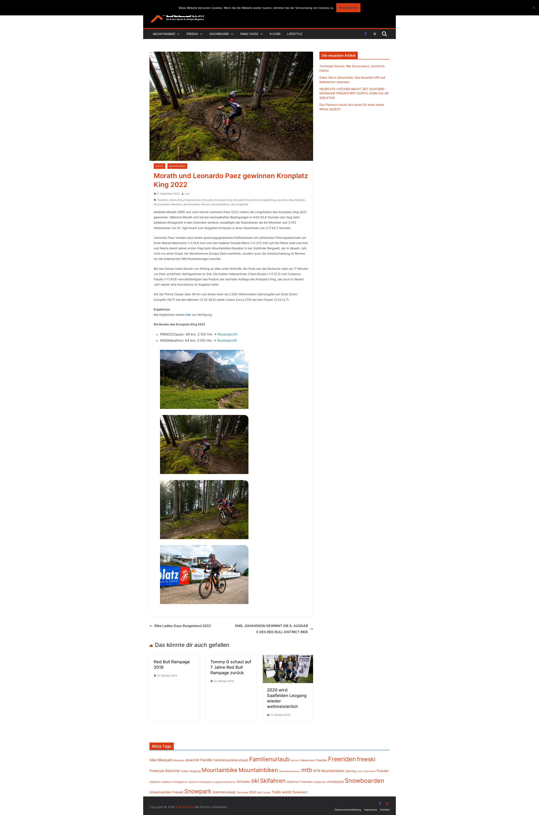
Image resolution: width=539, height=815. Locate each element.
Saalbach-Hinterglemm (174, 781)
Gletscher (172, 771)
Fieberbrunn (307, 760)
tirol (252, 792)
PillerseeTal (369, 771)
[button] (177, 34)
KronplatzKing (267, 199)
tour (259, 792)
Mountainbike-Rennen (197, 204)
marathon (282, 199)
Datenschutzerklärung (348, 809)
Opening (350, 771)
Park (360, 771)
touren (267, 792)
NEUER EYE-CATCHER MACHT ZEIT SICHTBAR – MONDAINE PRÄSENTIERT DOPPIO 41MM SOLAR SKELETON (353, 93)
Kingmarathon (192, 199)
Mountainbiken (220, 204)
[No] (534, 7)
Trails (276, 792)
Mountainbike (164, 34)
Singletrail (242, 204)
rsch (187, 193)
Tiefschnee (242, 792)
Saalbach (155, 781)
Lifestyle (294, 34)
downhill (192, 760)
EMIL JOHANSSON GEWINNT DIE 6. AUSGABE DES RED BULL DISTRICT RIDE (271, 629)
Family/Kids (249, 34)
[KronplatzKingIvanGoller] (204, 574)
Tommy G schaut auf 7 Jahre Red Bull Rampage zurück (230, 667)
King (180, 199)
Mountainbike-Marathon (168, 204)
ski (255, 780)
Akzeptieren (348, 7)
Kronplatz (207, 199)
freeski (366, 759)
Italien (173, 199)
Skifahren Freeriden (300, 781)
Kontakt (385, 809)
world (286, 792)
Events (159, 166)
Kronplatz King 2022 (245, 199)
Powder (383, 771)
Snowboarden (364, 780)
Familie (206, 760)
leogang (195, 771)
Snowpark (197, 791)
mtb (233, 204)
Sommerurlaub (223, 792)
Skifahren (273, 780)
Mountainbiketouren (289, 771)
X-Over (275, 34)
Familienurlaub (269, 759)
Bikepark (165, 760)
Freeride (321, 760)
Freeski (192, 34)
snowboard (335, 782)
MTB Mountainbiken (328, 771)
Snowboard (219, 34)
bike (153, 760)
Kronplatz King (223, 199)
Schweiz (243, 782)
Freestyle (156, 771)
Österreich (300, 792)
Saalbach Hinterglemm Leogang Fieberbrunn (212, 781)
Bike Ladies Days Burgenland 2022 (183, 626)
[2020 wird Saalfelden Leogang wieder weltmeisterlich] (288, 658)
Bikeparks (178, 760)
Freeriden (162, 199)
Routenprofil (227, 334)
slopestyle (320, 781)
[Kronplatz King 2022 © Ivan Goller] (204, 379)
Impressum (370, 809)
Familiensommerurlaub (230, 760)
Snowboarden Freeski (166, 792)
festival (295, 760)
